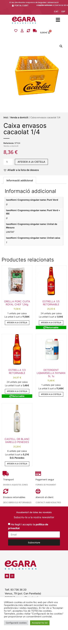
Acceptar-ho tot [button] (40, 622)
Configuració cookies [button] (16, 622)
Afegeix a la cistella (31, 162)
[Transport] (34, 30)
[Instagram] (12, 576)
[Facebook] (7, 576)
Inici (5, 117)
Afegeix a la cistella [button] (17, 322)
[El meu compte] (22, 30)
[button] (61, 46)
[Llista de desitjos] (15, 30)
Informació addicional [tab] (19, 180)
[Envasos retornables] (28, 30)
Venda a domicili (19, 117)
